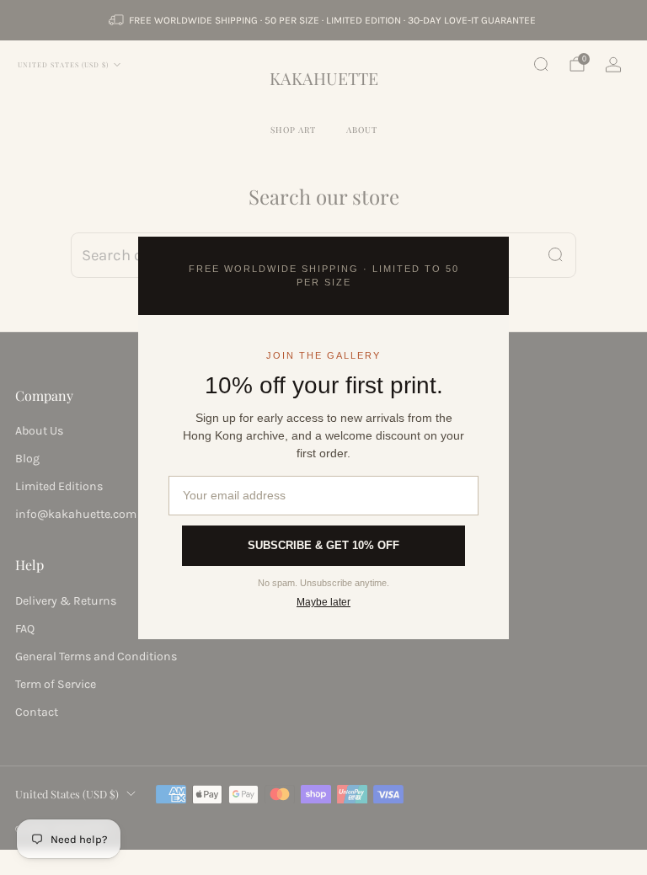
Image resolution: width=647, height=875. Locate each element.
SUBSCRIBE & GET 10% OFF (323, 545)
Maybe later (323, 602)
